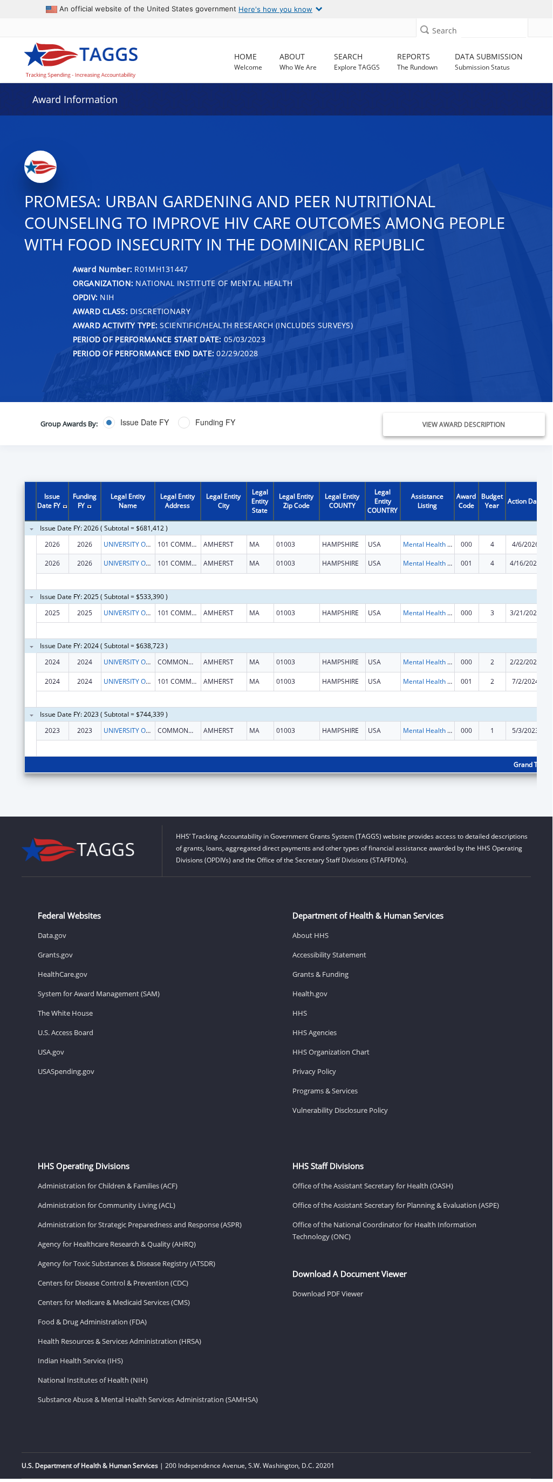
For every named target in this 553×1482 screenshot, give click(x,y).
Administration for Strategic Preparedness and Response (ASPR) (140, 1224)
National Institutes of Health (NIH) (93, 1380)
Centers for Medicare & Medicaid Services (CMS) (114, 1302)
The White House (65, 1013)
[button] (424, 29)
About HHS (310, 935)
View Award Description (463, 424)
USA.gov (51, 1052)
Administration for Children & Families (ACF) (107, 1186)
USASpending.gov (66, 1071)
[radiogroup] (205, 423)
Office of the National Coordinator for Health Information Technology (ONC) (384, 1230)
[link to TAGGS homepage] (81, 57)
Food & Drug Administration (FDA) (92, 1322)
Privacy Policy (314, 1071)
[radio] (136, 422)
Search (444, 30)
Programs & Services (325, 1091)
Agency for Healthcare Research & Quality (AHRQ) (117, 1244)
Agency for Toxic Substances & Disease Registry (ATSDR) (126, 1263)
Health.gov (309, 993)
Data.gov (52, 935)
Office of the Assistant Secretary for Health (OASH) (372, 1186)
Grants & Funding (320, 974)
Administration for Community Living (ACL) (106, 1205)
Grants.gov (55, 955)
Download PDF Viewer (327, 1294)
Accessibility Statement (329, 955)
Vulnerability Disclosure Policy (340, 1110)
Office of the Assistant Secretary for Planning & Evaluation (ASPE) (395, 1205)
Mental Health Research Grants (450, 544)
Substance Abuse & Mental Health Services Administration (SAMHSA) (148, 1399)
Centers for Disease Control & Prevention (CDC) (113, 1283)
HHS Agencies (314, 1032)
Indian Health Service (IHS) (80, 1360)
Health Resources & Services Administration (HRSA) (119, 1341)
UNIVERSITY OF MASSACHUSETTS (155, 544)
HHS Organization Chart (331, 1052)
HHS (299, 1013)
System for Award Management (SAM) (99, 993)
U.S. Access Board (65, 1032)
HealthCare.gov (62, 974)
